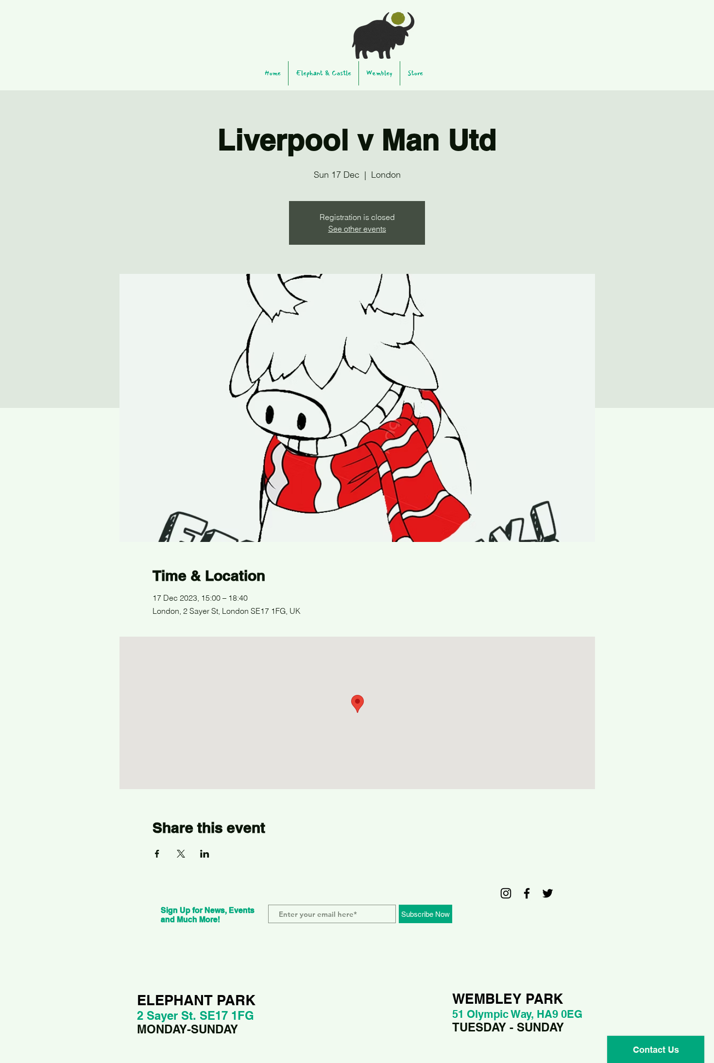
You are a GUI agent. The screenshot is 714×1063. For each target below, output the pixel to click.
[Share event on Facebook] (157, 854)
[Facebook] (527, 893)
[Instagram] (506, 893)
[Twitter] (548, 893)
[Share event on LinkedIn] (204, 854)
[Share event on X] (181, 854)
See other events (357, 229)
